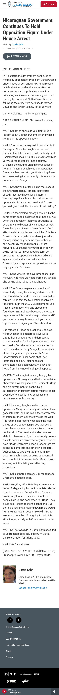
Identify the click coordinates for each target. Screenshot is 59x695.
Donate (50, 4)
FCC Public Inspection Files (17, 645)
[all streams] (55, 691)
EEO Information (13, 639)
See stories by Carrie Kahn (33, 587)
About (8, 651)
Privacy (9, 633)
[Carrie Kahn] (9, 574)
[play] (4, 691)
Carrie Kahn (17, 44)
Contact (9, 657)
